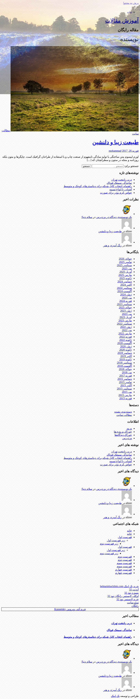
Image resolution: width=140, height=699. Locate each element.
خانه (129, 12)
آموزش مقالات (122, 20)
